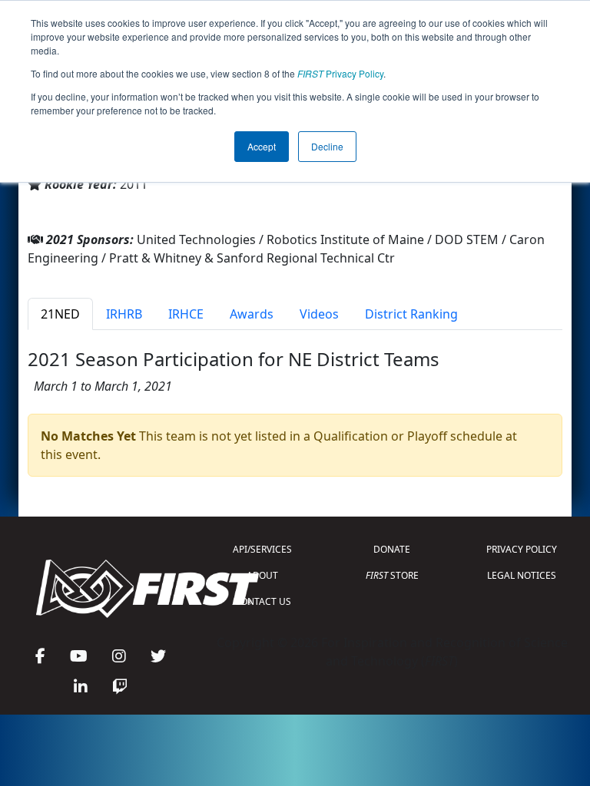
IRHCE (186, 313)
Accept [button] (261, 146)
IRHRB (124, 313)
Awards (251, 313)
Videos (319, 313)
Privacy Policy (340, 73)
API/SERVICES (262, 549)
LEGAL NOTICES (521, 575)
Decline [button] (327, 146)
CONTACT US (262, 601)
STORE (392, 575)
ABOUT (262, 575)
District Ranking (411, 313)
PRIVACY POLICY (521, 549)
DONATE (391, 549)
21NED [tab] (60, 313)
